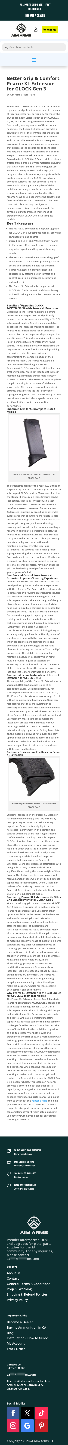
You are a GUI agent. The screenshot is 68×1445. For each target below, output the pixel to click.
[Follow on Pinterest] (41, 1425)
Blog (10, 1333)
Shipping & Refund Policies (27, 1294)
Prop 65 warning (19, 1289)
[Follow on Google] (27, 1425)
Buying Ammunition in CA (26, 1327)
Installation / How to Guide (27, 1338)
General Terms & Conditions (28, 1284)
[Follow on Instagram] (13, 1425)
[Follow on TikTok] (41, 1413)
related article (39, 1100)
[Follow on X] (27, 1413)
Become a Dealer (20, 1322)
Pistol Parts (29, 94)
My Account (16, 1343)
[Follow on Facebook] (13, 1413)
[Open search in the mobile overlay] (34, 47)
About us (13, 1273)
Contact (13, 1278)
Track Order (16, 1349)
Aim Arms (15, 94)
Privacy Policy (17, 1300)
